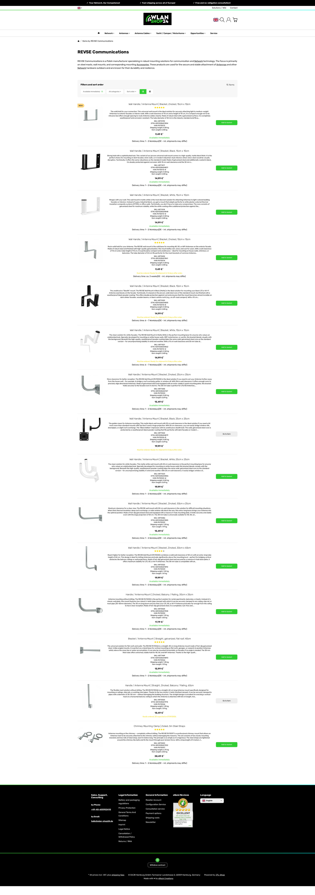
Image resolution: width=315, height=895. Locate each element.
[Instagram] (157, 860)
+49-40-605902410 (101, 809)
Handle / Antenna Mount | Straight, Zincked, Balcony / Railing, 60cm (159, 685)
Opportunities (197, 33)
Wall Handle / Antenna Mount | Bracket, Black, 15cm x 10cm (159, 151)
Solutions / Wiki (219, 8)
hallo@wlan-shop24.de (102, 821)
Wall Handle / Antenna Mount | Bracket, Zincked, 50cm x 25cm (159, 503)
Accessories (143, 64)
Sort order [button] (131, 91)
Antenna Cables (142, 33)
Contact (233, 8)
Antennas (123, 33)
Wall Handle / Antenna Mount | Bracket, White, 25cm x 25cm (159, 459)
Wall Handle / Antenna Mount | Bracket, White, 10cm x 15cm (159, 330)
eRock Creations (165, 878)
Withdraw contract (157, 865)
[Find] (222, 19)
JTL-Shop (220, 875)
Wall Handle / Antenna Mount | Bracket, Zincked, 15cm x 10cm (159, 104)
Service (213, 33)
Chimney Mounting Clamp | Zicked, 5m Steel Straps (159, 726)
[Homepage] (78, 41)
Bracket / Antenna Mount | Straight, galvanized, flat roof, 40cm (159, 638)
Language (205, 795)
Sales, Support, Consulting (99, 796)
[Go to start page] (157, 20)
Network (109, 33)
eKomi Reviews (181, 795)
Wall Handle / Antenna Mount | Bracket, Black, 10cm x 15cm (159, 286)
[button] (157, 92)
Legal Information (128, 795)
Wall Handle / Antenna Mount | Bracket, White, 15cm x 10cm (159, 195)
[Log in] (228, 19)
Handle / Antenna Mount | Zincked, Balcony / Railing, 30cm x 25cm (159, 594)
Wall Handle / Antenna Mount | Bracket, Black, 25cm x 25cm (159, 418)
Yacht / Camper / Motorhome (170, 33)
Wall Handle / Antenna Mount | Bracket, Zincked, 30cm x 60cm (159, 547)
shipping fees (118, 875)
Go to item (227, 434)
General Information (157, 795)
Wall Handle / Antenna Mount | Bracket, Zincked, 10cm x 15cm (159, 239)
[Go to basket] (235, 19)
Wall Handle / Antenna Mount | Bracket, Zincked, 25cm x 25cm (159, 374)
